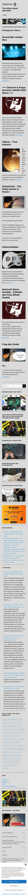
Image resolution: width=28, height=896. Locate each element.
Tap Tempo (16, 762)
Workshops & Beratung (9, 836)
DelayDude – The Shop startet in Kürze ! (11, 189)
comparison (6, 723)
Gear (3, 851)
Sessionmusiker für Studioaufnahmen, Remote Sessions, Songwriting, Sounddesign (13, 842)
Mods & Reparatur (7, 832)
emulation (15, 729)
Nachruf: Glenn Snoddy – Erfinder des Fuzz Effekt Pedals (12, 293)
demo (19, 723)
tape (10, 762)
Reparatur (6, 755)
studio (5, 762)
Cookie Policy (5, 893)
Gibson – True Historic (10, 143)
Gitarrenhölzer (10, 247)
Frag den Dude (10, 344)
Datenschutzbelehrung (14, 893)
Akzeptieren (14, 881)
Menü (4, 15)
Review (19, 755)
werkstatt (6, 768)
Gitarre (5, 736)
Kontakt (4, 779)
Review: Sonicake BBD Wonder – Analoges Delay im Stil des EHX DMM (14, 534)
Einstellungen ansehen (14, 890)
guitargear (6, 739)
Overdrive (20, 745)
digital (5, 726)
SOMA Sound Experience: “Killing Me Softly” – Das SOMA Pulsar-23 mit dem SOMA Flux (14, 551)
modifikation (16, 742)
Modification (7, 742)
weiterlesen (5, 80)
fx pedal (8, 732)
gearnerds (20, 732)
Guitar (11, 736)
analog (5, 719)
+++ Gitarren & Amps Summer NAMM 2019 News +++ (14, 90)
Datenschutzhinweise (9, 786)
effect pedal (6, 729)
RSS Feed (7, 567)
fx (3, 732)
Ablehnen (14, 886)
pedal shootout (7, 752)
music (14, 745)
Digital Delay (12, 726)
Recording (17, 752)
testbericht (6, 765)
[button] (25, 864)
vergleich (14, 765)
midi (18, 739)
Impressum (23, 893)
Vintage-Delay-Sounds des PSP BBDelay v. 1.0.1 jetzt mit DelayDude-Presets (13, 545)
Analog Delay (13, 719)
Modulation (6, 745)
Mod (23, 739)
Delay (13, 723)
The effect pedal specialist (10, 9)
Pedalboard (11, 749)
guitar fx (17, 736)
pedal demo (21, 749)
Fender (22, 729)
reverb (13, 755)
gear (13, 732)
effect (20, 726)
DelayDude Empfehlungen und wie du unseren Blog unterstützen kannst (13, 860)
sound (11, 758)
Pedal (4, 749)
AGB (3, 784)
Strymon (17, 758)
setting (5, 758)
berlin (20, 719)
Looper (13, 739)
